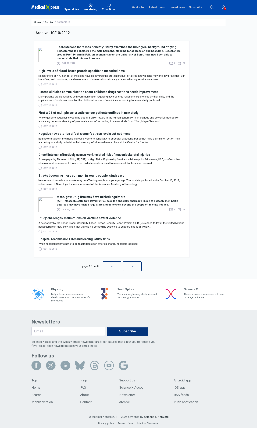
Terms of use (125, 423)
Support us (127, 380)
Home (37, 22)
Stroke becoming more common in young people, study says (81, 175)
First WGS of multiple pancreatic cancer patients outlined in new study (88, 112)
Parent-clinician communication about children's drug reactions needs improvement (98, 92)
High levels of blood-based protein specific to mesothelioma (81, 71)
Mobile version (42, 402)
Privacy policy (106, 423)
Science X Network (156, 417)
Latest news (157, 7)
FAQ (83, 387)
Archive (49, 22)
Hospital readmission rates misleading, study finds (74, 239)
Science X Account (132, 387)
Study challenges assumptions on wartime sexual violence (79, 218)
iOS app (179, 387)
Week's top (138, 7)
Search (36, 395)
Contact (86, 402)
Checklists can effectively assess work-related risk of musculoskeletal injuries (94, 154)
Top (34, 380)
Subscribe (195, 7)
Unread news (177, 7)
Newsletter (127, 395)
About (84, 395)
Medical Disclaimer (148, 423)
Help (83, 380)
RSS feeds (181, 395)
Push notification (186, 402)
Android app (182, 380)
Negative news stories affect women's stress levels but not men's (84, 133)
